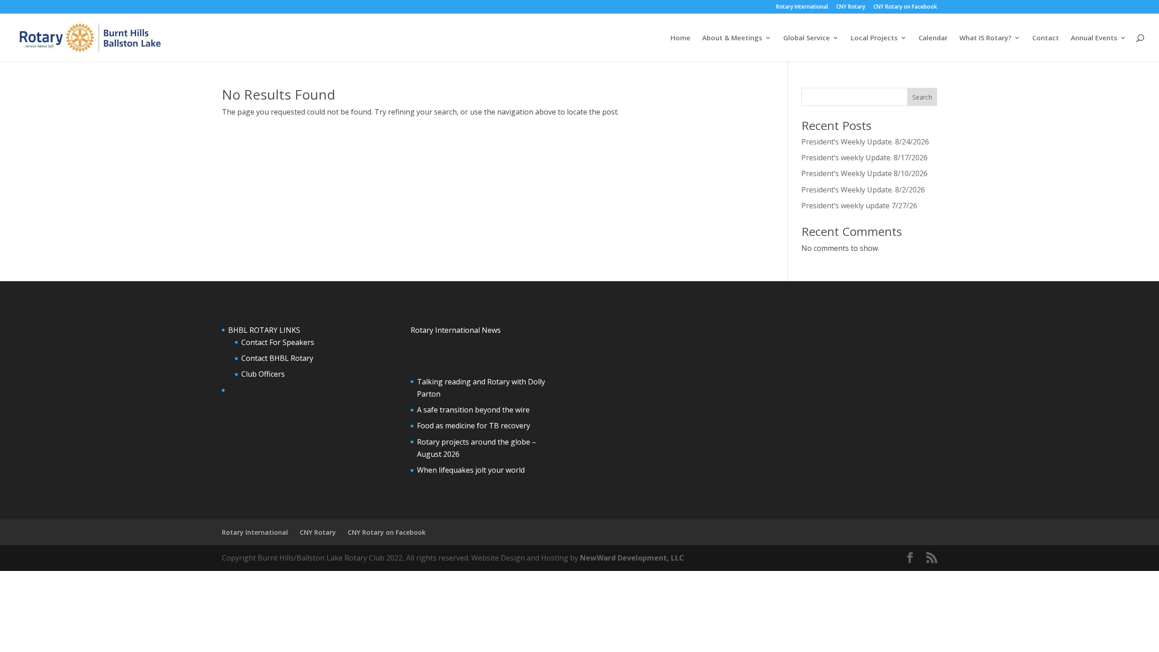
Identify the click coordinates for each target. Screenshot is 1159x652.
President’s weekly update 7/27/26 (859, 206)
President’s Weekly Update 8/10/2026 (864, 173)
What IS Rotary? (985, 38)
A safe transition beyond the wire (473, 410)
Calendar (933, 38)
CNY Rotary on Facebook (905, 7)
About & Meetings (732, 38)
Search (922, 97)
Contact (1045, 38)
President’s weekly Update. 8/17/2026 (864, 158)
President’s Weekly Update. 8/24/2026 (865, 142)
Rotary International (802, 7)
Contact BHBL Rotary (277, 358)
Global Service (806, 38)
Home (680, 38)
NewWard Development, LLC (632, 558)
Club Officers (263, 374)
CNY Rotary (850, 7)
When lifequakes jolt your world (471, 470)
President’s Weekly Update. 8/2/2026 (863, 190)
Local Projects (874, 38)
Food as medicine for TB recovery (473, 426)
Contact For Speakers (277, 342)
